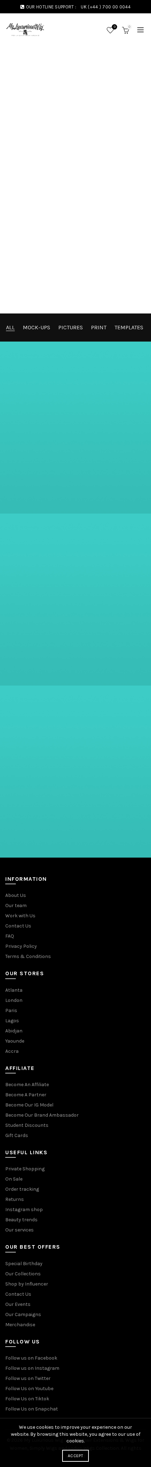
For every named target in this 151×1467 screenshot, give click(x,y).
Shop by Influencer (26, 1284)
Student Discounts (26, 1125)
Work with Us (20, 916)
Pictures (70, 327)
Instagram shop (24, 1209)
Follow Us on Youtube (29, 1389)
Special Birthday (23, 1264)
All (10, 327)
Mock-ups (36, 327)
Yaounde (14, 1041)
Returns (14, 1199)
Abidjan (13, 1031)
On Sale (13, 1179)
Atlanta (13, 990)
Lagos (12, 1021)
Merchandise (20, 1325)
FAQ (9, 936)
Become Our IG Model (29, 1105)
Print (98, 327)
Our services (19, 1230)
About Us (15, 895)
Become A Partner (25, 1095)
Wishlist (115, 27)
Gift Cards (16, 1135)
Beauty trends (21, 1220)
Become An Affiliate (27, 1085)
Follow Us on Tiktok (27, 1399)
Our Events (18, 1304)
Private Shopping (25, 1169)
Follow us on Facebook (31, 1358)
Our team (16, 905)
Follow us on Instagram (32, 1368)
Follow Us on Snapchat (31, 1409)
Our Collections (23, 1274)
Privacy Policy (21, 946)
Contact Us (18, 926)
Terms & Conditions (28, 956)
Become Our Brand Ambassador (42, 1115)
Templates (128, 327)
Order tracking (22, 1189)
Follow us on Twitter (28, 1378)
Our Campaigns (23, 1314)
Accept (75, 1455)
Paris (11, 1010)
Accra (12, 1051)
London (13, 1000)
